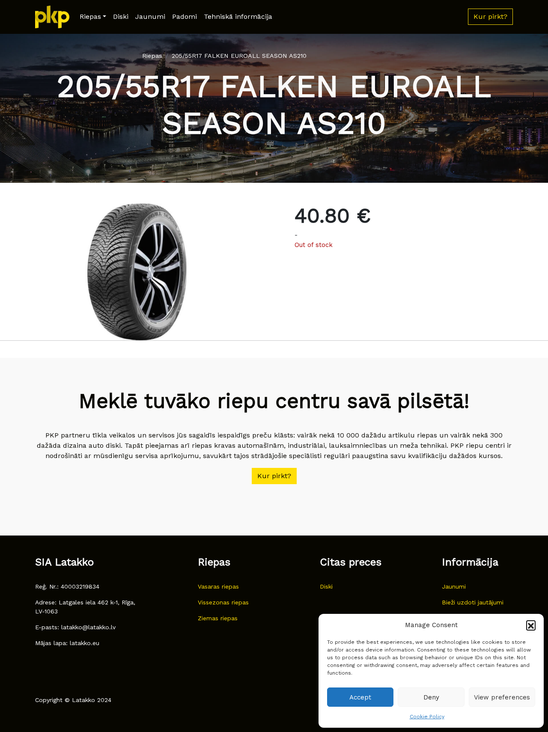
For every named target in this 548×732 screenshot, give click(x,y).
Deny (431, 697)
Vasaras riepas (218, 586)
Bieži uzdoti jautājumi (472, 602)
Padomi (184, 16)
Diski (120, 16)
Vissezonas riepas (223, 602)
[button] (531, 625)
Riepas (90, 16)
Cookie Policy (427, 717)
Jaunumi (150, 16)
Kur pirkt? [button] (490, 16)
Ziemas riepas (218, 618)
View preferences (502, 697)
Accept (360, 697)
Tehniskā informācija (238, 16)
